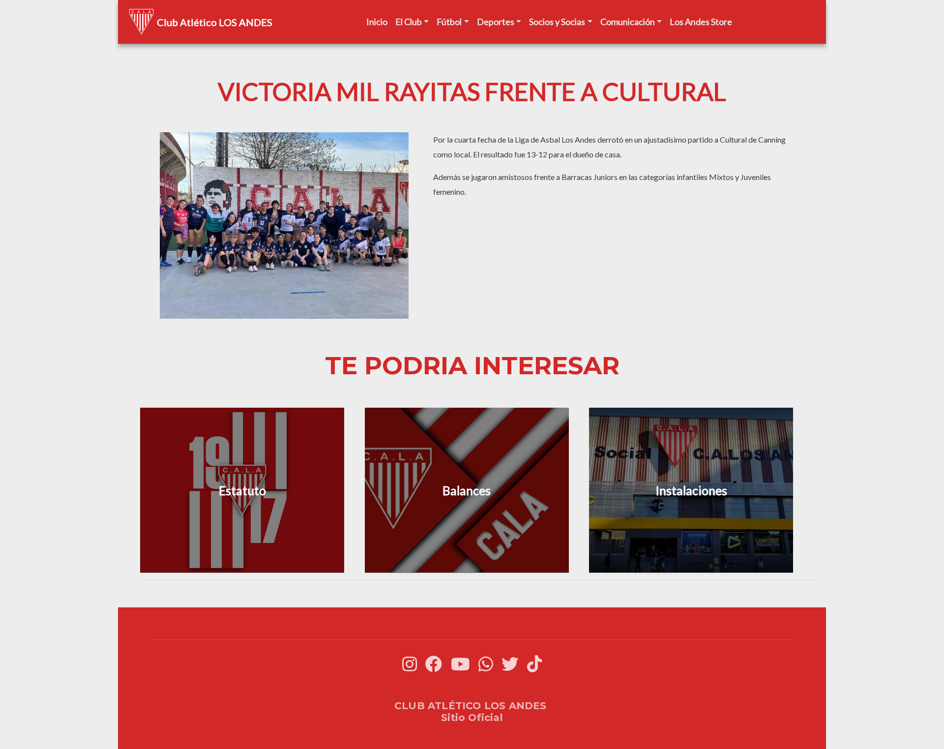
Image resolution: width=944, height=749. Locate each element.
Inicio (376, 21)
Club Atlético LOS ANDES (214, 22)
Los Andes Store (701, 21)
